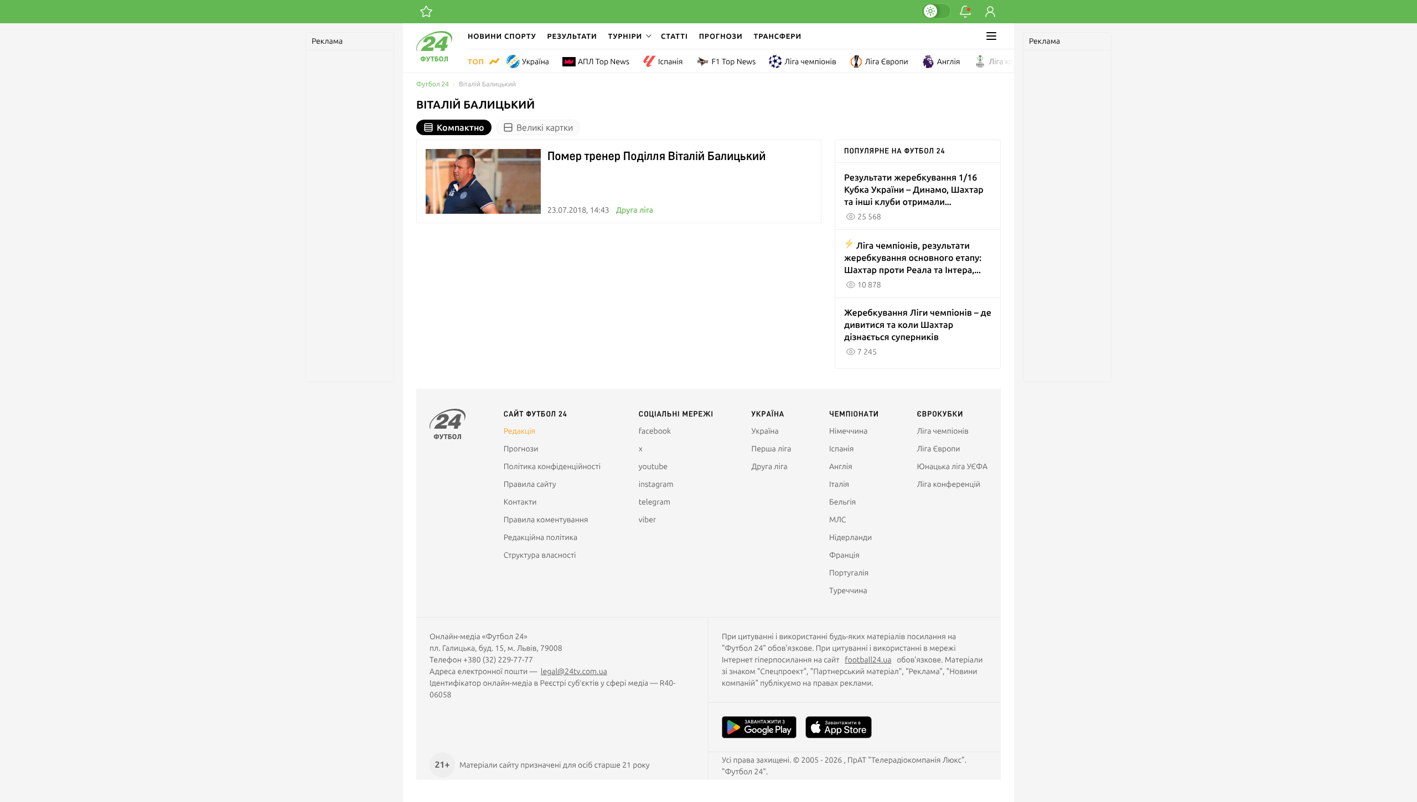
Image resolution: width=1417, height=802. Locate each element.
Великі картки (544, 127)
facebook (655, 430)
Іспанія (670, 61)
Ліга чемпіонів (810, 61)
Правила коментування (546, 519)
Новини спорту (502, 36)
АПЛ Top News (603, 61)
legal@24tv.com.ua (574, 671)
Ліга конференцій (1021, 61)
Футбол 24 (432, 84)
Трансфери (777, 36)
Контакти (520, 501)
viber (647, 519)
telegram (654, 501)
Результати (572, 36)
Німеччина (848, 430)
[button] (628, 36)
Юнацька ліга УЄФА (952, 466)
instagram (656, 484)
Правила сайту (530, 484)
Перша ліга (772, 448)
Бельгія (842, 501)
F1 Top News (733, 61)
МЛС (837, 519)
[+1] (426, 12)
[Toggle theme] (936, 11)
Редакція (520, 430)
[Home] (434, 59)
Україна (535, 61)
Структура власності (540, 555)
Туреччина (848, 590)
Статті (674, 36)
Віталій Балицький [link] (487, 84)
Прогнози (721, 36)
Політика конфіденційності (552, 466)
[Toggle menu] (991, 36)
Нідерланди (850, 537)
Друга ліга (634, 209)
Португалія (848, 572)
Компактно (460, 127)
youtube (653, 466)
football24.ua (868, 659)
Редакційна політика (541, 537)
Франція (844, 555)
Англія (948, 61)
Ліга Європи (886, 61)
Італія (839, 484)
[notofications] (965, 12)
